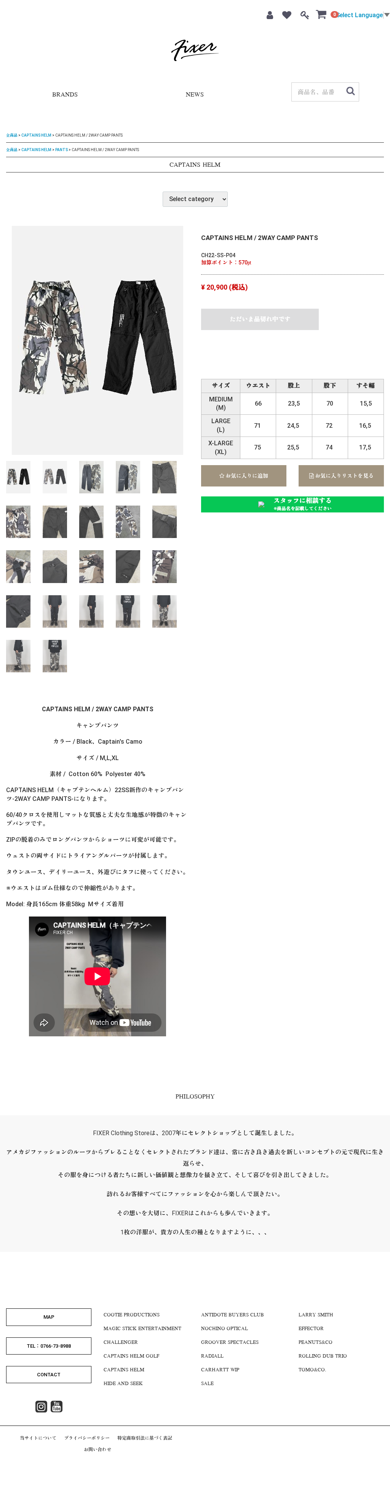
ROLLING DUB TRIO (323, 1356)
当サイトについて (38, 1438)
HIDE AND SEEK (123, 1384)
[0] (321, 14)
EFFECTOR (311, 1329)
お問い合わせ (97, 1449)
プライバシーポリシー (87, 1438)
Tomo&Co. (312, 1370)
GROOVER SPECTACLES (230, 1342)
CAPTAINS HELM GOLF (131, 1356)
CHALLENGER (121, 1342)
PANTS (61, 149)
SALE (207, 1384)
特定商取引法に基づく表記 (144, 1438)
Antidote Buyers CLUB (232, 1315)
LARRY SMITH (316, 1315)
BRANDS (65, 95)
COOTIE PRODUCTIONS (132, 1315)
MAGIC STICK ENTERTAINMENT (142, 1329)
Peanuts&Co (315, 1342)
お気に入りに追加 (246, 476)
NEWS (195, 95)
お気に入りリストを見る (344, 476)
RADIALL (212, 1356)
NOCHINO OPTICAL (224, 1329)
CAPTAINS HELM (36, 135)
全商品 (12, 135)
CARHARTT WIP (220, 1370)
